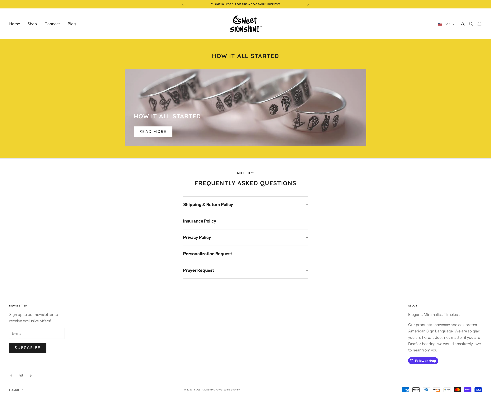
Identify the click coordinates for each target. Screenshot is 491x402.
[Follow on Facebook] (11, 375)
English (14, 390)
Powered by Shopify (228, 389)
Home (14, 24)
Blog (72, 24)
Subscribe (28, 348)
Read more (153, 131)
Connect (52, 24)
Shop (32, 24)
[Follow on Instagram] (21, 375)
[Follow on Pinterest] (31, 375)
